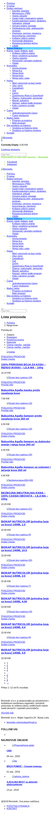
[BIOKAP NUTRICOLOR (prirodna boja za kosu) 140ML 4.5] (19, 637)
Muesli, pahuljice (20, 100)
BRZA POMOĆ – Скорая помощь (24, 766)
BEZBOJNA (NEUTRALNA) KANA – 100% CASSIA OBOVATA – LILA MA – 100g (24, 495)
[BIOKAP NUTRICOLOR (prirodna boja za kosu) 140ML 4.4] (19, 611)
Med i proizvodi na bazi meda (26, 83)
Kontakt (10, 133)
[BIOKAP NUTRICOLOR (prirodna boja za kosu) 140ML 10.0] (19, 534)
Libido (15, 46)
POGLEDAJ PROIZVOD (13, 356)
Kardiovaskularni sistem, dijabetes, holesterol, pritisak (29, 22)
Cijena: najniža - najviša (18, 345)
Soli (14, 90)
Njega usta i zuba (20, 78)
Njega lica (17, 70)
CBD (9, 751)
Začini (15, 93)
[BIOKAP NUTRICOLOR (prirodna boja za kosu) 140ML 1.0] (19, 509)
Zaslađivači (18, 88)
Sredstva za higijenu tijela (25, 128)
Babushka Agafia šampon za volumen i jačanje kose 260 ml (26, 469)
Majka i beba (13, 118)
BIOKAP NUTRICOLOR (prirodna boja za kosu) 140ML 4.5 (25, 651)
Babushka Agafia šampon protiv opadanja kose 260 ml (21, 417)
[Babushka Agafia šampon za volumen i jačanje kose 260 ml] (19, 454)
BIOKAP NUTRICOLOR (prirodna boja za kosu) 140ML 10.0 (25, 549)
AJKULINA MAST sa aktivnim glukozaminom (22, 783)
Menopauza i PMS (21, 13)
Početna (11, 3)
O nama (10, 6)
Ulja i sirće (17, 85)
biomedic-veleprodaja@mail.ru (22, 722)
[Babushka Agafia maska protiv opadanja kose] (19, 377)
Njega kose (17, 75)
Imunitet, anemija (20, 11)
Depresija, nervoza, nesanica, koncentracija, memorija (26, 34)
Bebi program (19, 123)
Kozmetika (12, 66)
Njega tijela (17, 73)
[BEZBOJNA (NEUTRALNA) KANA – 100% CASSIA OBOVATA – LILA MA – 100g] (20, 480)
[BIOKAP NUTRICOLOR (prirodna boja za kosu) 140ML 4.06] (19, 586)
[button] (1, 140)
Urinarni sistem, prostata (24, 26)
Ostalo (15, 63)
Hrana (10, 80)
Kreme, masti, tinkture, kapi (20, 51)
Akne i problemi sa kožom (25, 56)
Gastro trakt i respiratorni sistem (27, 18)
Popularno (12, 337)
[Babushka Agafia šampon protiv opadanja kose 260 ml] (19, 403)
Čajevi (10, 110)
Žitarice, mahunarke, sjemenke (27, 98)
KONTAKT (12, 808)
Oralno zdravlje (19, 16)
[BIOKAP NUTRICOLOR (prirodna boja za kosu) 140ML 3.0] (19, 560)
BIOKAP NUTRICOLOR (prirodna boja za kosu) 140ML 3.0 (25, 574)
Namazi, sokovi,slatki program (27, 103)
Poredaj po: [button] (6, 330)
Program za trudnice (22, 120)
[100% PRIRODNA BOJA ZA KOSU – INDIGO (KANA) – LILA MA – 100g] (11, 352)
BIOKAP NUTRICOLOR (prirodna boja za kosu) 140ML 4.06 (25, 600)
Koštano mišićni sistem (23, 38)
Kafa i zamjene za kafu (23, 105)
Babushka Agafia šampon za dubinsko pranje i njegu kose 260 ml (25, 443)
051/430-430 (7, 713)
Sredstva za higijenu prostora (26, 130)
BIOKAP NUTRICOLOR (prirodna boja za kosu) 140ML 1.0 (25, 523)
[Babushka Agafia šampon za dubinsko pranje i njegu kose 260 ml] (19, 429)
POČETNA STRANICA (18, 806)
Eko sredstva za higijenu (19, 125)
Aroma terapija (19, 68)
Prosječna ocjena (15, 340)
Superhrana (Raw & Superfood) (27, 95)
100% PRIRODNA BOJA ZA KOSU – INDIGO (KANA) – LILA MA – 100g (23, 366)
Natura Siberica (14, 48)
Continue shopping (10, 149)
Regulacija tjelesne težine (25, 43)
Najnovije (11, 342)
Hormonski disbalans (22, 41)
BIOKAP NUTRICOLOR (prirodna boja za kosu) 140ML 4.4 (25, 626)
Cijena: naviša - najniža (18, 347)
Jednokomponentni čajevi (24, 113)
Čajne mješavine (20, 115)
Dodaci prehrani (14, 8)
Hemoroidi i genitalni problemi (27, 61)
